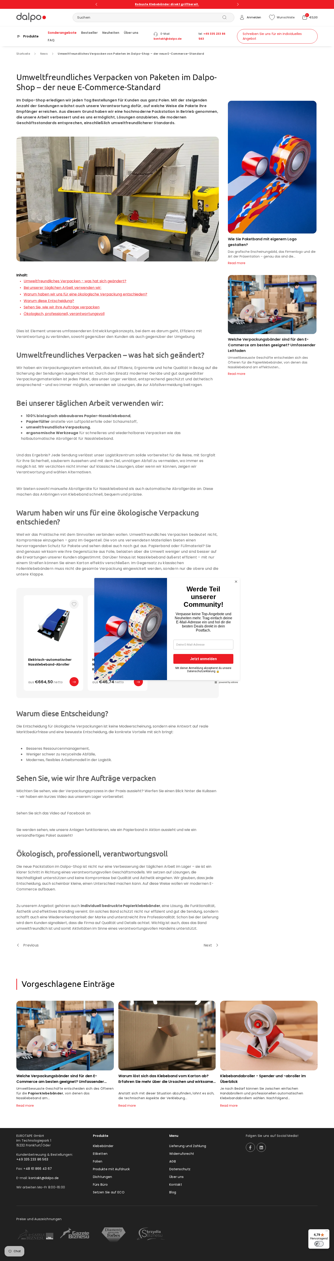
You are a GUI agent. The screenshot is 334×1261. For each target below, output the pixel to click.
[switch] (319, 1243)
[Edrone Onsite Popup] (167, 630)
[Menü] (326, 1232)
